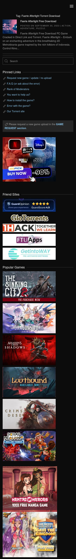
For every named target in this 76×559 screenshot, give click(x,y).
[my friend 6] (29, 239)
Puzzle (40, 28)
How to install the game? (20, 100)
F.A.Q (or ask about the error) (23, 83)
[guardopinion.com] (29, 204)
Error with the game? (18, 105)
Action (66, 26)
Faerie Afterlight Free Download (38, 21)
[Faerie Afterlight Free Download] (10, 26)
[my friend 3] (29, 227)
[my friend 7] (29, 253)
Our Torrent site (16, 111)
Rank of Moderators (18, 89)
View (29, 285)
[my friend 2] (29, 217)
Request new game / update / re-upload (29, 78)
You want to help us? (18, 94)
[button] (71, 6)
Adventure (27, 28)
